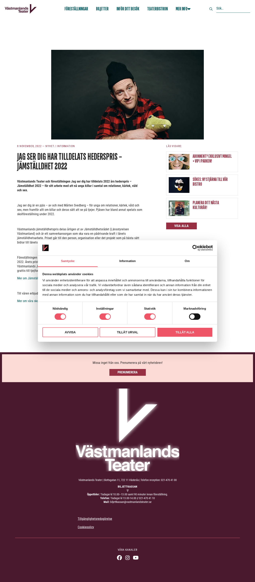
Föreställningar (76, 8)
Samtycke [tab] (68, 261)
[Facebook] (119, 557)
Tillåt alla (185, 332)
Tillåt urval (127, 332)
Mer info (181, 8)
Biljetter (102, 8)
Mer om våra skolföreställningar (37, 301)
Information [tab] (127, 261)
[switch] (105, 316)
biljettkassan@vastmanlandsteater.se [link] (131, 501)
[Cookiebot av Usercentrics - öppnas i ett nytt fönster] (195, 248)
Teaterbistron (157, 8)
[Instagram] (127, 557)
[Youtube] (135, 557)
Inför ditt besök (128, 8)
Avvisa (70, 332)
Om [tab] (187, 261)
